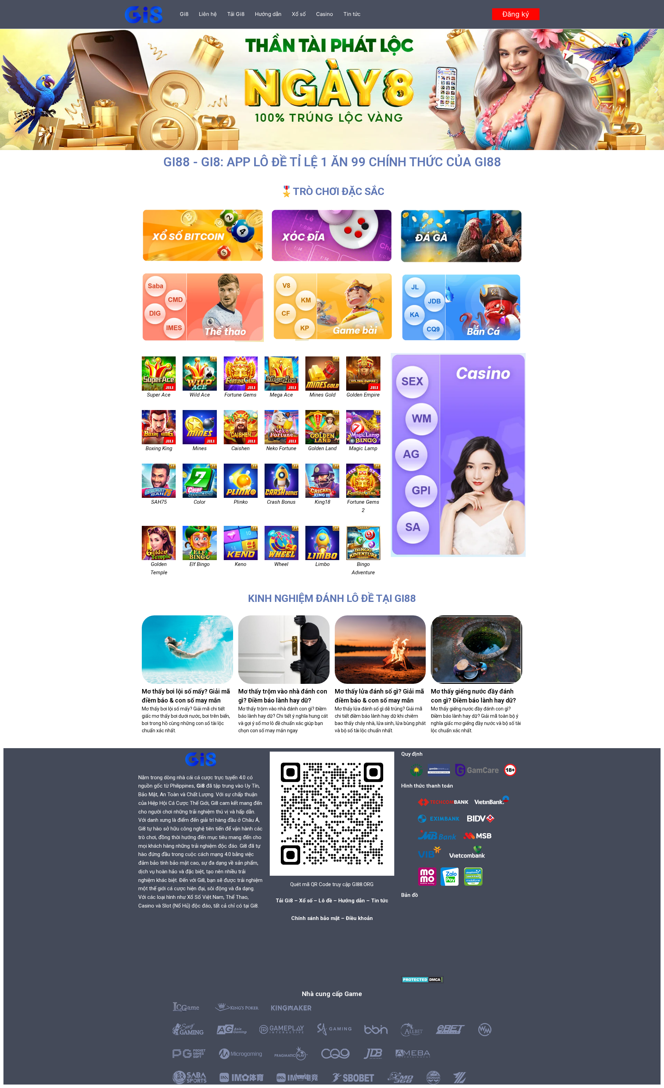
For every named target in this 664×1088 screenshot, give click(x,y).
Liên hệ (208, 14)
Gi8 (184, 14)
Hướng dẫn (268, 14)
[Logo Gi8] (200, 759)
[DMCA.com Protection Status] (422, 979)
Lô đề (325, 901)
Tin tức (351, 14)
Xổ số (299, 14)
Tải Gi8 (236, 14)
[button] (516, 14)
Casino (324, 14)
